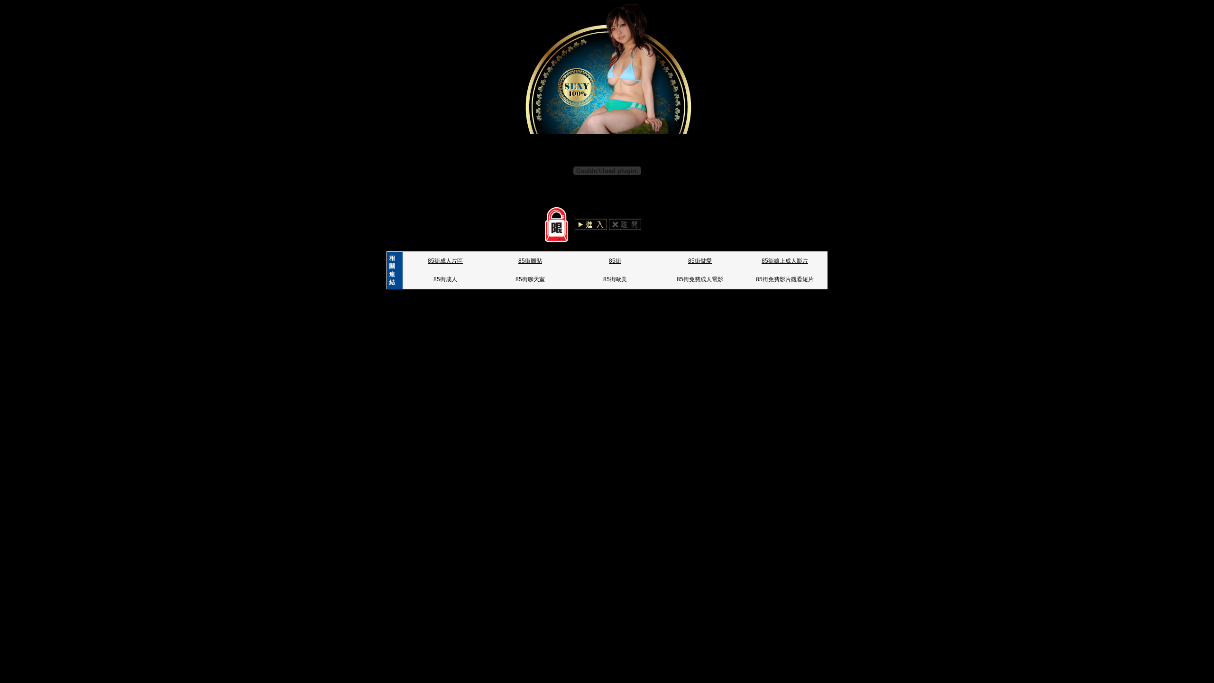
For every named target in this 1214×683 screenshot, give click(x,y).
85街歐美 (615, 279)
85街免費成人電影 (700, 279)
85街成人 (445, 279)
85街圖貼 (530, 261)
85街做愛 (700, 261)
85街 (615, 261)
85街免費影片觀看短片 (785, 279)
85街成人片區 (445, 261)
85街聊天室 (530, 279)
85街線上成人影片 (785, 261)
